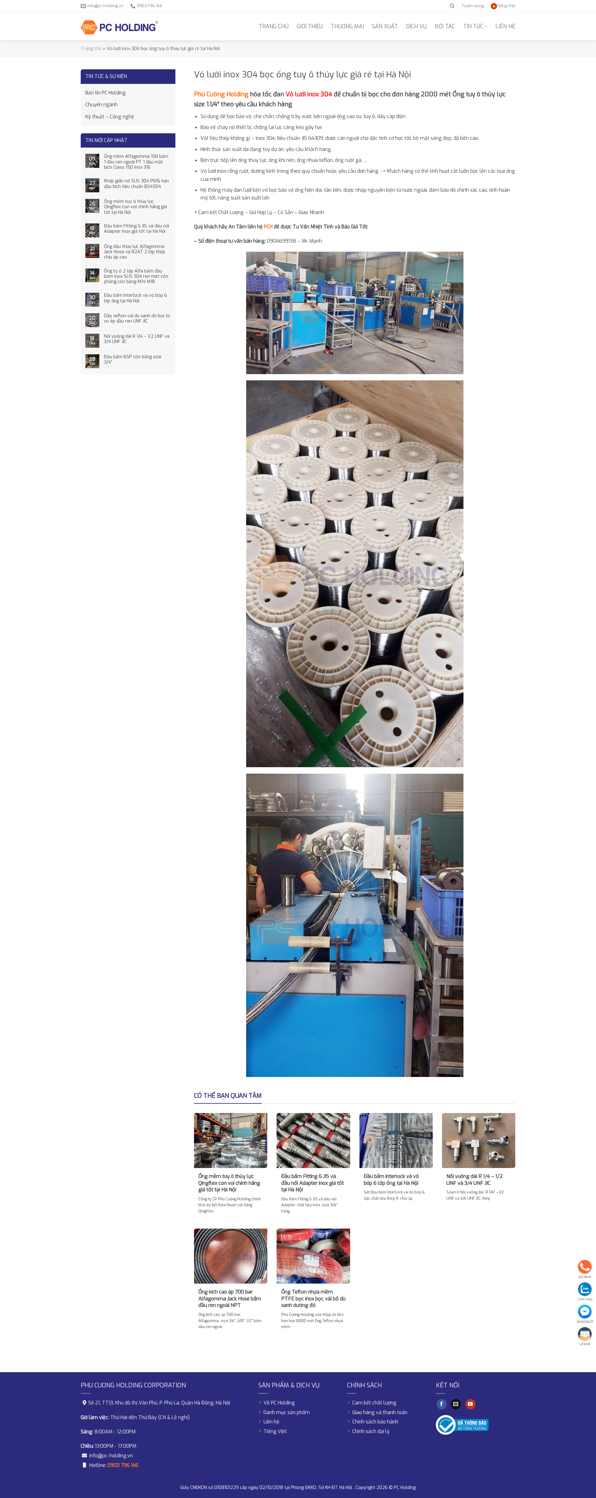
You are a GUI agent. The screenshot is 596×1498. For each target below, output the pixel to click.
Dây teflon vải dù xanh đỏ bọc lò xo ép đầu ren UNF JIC (137, 318)
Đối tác (445, 26)
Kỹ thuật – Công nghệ (109, 116)
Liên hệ (505, 26)
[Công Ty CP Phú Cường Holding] (119, 26)
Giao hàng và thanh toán (379, 1412)
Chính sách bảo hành (375, 1422)
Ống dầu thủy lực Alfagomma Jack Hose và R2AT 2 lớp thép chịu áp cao (134, 252)
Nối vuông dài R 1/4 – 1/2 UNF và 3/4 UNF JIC (136, 339)
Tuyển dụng (473, 5)
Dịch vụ (416, 26)
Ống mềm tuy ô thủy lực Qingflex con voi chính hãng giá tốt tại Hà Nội (135, 207)
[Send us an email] (456, 1404)
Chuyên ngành (101, 104)
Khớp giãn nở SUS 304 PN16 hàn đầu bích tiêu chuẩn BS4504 (136, 183)
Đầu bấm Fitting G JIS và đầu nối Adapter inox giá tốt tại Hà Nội (136, 228)
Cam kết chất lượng (374, 1403)
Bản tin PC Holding (105, 92)
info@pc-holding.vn (111, 1455)
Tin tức (473, 26)
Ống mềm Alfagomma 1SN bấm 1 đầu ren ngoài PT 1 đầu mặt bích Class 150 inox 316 (136, 162)
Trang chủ (274, 26)
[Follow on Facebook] (441, 1404)
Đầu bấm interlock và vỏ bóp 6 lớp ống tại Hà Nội (135, 298)
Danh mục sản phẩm (287, 1412)
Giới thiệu (310, 26)
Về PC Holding (279, 1403)
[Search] (452, 6)
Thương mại (347, 26)
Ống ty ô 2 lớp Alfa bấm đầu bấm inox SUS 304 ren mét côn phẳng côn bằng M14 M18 (136, 276)
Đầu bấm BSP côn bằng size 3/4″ (132, 359)
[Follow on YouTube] (470, 1404)
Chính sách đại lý (371, 1431)
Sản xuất (385, 26)
